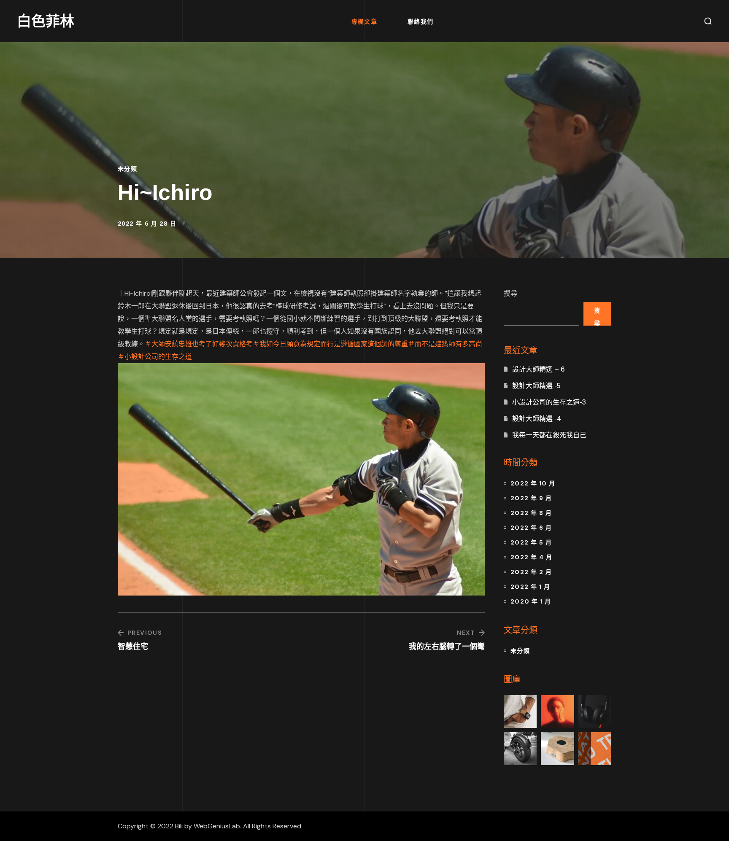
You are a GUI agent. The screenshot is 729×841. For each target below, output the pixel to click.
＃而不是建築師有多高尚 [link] (445, 344)
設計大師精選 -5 (536, 385)
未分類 (127, 169)
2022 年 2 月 (531, 572)
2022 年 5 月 (531, 542)
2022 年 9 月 (531, 498)
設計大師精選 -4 (536, 418)
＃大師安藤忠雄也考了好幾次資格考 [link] (199, 344)
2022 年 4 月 (531, 557)
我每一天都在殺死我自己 (549, 435)
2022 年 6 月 (531, 527)
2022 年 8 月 (531, 513)
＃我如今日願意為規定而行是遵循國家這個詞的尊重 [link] (330, 344)
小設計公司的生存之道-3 (549, 402)
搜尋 (510, 293)
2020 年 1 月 (530, 601)
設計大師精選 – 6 (538, 369)
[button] (708, 21)
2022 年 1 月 (530, 586)
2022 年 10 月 (532, 483)
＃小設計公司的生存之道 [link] (155, 356)
